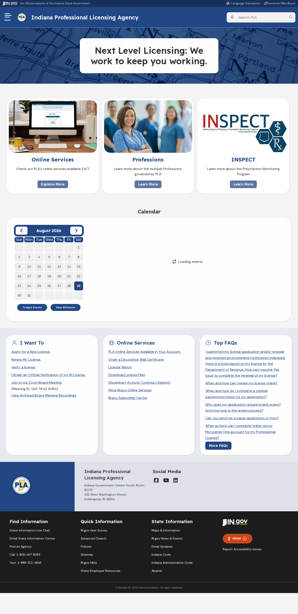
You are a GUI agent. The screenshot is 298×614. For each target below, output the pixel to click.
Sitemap (87, 555)
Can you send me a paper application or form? (242, 418)
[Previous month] (21, 231)
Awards (157, 571)
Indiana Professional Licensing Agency (85, 17)
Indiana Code (161, 555)
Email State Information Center (32, 538)
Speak (236, 538)
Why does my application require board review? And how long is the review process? (243, 407)
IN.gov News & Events (167, 538)
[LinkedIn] (175, 480)
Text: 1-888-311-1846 (25, 563)
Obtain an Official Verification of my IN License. (48, 375)
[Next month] (76, 231)
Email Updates (162, 546)
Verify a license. (23, 367)
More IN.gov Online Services (130, 390)
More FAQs (218, 445)
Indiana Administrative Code (172, 563)
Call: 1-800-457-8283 (25, 555)
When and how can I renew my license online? (241, 383)
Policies (86, 546)
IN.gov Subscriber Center (127, 397)
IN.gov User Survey (94, 530)
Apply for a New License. (30, 351)
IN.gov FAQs (89, 563)
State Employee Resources (100, 571)
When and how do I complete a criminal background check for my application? (236, 394)
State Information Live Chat (30, 530)
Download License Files (126, 375)
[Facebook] (156, 480)
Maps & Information (166, 530)
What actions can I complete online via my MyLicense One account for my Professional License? (240, 431)
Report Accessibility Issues (242, 549)
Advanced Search (93, 538)
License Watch (120, 367)
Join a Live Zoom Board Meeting (36, 382)
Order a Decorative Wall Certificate (136, 359)
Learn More (148, 184)
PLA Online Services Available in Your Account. (144, 351)
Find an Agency (21, 546)
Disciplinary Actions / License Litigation (139, 382)
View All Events (65, 307)
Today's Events (32, 307)
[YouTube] (165, 480)
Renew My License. (26, 359)
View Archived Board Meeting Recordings (43, 395)
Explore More (53, 184)
